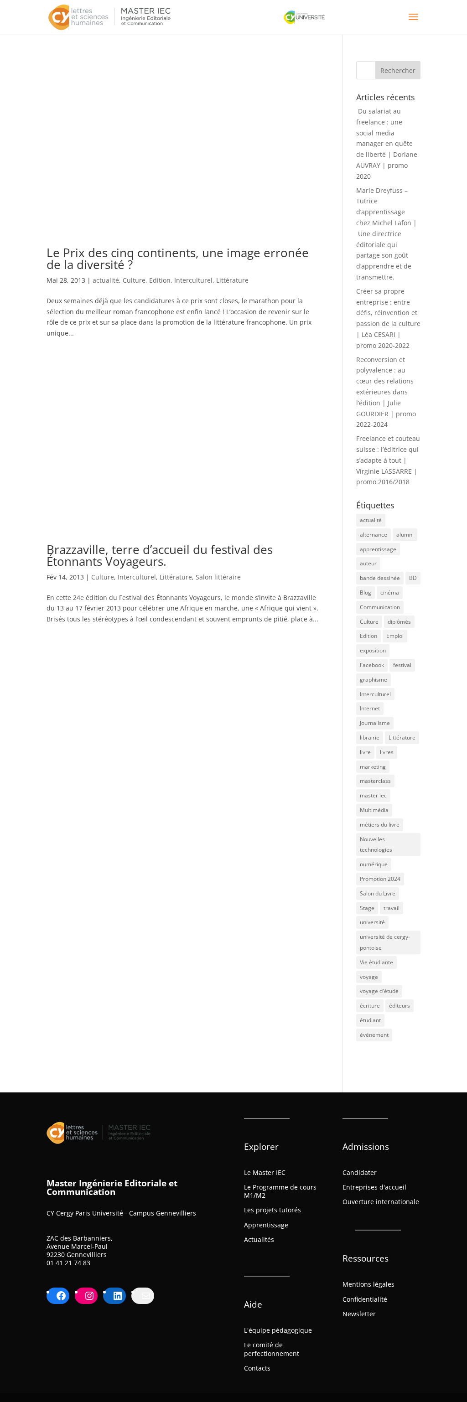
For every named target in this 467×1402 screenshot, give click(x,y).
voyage (369, 977)
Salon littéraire (218, 577)
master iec (373, 795)
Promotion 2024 (380, 879)
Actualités (259, 1239)
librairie (369, 737)
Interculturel (193, 280)
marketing (373, 767)
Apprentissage (266, 1225)
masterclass (375, 781)
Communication (380, 607)
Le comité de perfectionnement (271, 1348)
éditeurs (399, 1005)
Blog (365, 592)
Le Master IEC (264, 1172)
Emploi (395, 636)
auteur (368, 563)
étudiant (370, 1020)
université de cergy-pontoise (385, 942)
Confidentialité (364, 1299)
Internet (370, 708)
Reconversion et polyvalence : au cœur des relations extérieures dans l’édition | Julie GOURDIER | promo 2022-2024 (386, 392)
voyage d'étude (379, 991)
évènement (374, 1035)
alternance (373, 534)
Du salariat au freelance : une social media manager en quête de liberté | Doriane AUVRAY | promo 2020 (386, 144)
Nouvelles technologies (376, 844)
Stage (367, 908)
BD (413, 578)
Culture (134, 280)
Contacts (257, 1368)
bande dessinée (380, 578)
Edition (160, 280)
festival (402, 665)
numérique (374, 864)
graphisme (373, 679)
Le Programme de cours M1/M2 (280, 1191)
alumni (405, 534)
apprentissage (378, 549)
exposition (373, 650)
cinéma (389, 592)
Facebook (372, 665)
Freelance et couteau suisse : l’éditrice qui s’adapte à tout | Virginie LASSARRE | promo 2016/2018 (388, 460)
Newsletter (359, 1313)
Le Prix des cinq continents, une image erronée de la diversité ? (178, 258)
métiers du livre (380, 824)
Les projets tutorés (272, 1209)
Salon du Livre (377, 893)
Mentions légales (368, 1284)
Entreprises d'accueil (374, 1187)
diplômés (399, 622)
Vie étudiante (376, 962)
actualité (106, 280)
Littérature (232, 280)
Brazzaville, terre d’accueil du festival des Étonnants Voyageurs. (160, 555)
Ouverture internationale (380, 1201)
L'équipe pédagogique (278, 1330)
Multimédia (374, 810)
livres (387, 752)
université (372, 922)
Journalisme (375, 723)
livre (365, 752)
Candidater (359, 1172)
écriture (370, 1005)
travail (392, 908)
